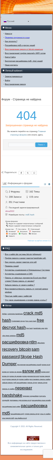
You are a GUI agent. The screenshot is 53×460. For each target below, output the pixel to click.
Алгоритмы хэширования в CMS (19, 274)
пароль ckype (32, 382)
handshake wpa (38, 328)
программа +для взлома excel (20, 400)
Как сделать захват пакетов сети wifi (21, 262)
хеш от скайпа (45, 414)
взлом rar (5, 372)
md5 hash (29, 215)
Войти (7, 80)
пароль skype (42, 382)
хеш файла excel (21, 418)
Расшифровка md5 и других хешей (20, 45)
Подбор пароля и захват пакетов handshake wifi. (25, 258)
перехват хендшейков (31, 396)
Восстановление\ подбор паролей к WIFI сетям (25, 53)
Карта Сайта (10, 57)
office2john (41, 343)
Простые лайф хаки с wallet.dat (18, 296)
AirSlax (4, 314)
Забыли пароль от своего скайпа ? (20, 285)
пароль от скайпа (8, 389)
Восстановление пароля (15, 84)
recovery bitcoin (16, 349)
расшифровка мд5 (17, 414)
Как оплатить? (11, 41)
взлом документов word (30, 376)
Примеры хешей (12, 266)
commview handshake (15, 314)
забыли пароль (7, 382)
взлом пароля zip (12, 379)
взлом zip (5, 376)
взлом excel (46, 364)
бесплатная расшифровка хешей (29, 364)
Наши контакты (11, 65)
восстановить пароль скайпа (40, 379)
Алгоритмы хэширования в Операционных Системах (27, 270)
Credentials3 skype (18, 321)
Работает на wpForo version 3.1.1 (39, 241)
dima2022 (9, 211)
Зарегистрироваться (13, 76)
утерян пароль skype (32, 414)
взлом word (45, 372)
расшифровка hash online (11, 406)
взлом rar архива (15, 372)
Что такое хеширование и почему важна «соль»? (26, 300)
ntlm (33, 342)
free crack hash (30, 321)
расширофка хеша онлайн (41, 400)
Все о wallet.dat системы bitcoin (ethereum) (23, 254)
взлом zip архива (15, 376)
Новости (8, 34)
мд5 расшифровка (20, 382)
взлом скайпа (24, 379)
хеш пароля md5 (8, 418)
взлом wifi (31, 371)
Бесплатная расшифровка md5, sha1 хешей (24, 61)
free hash (29, 328)
